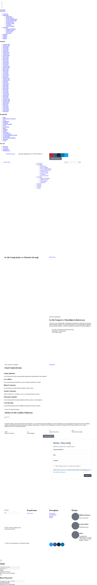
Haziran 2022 (6, 67)
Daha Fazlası (52, 257)
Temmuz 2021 (6, 80)
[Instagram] (59, 155)
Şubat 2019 (5, 106)
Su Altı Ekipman (7, 133)
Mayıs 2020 (6, 88)
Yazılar (4, 140)
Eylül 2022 (5, 65)
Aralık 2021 (6, 74)
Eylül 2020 (5, 86)
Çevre (4, 120)
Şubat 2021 (5, 82)
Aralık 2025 (6, 49)
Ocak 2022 (5, 73)
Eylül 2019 (5, 97)
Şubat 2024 (5, 58)
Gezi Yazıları (6, 127)
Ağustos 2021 (6, 78)
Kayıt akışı (5, 147)
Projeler (5, 131)
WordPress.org (6, 150)
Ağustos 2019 (6, 99)
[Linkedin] (62, 155)
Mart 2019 (5, 104)
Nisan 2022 (6, 70)
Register (13, 573)
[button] (6, 417)
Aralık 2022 (6, 62)
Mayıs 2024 (6, 56)
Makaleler (5, 129)
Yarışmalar (5, 139)
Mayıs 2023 (6, 59)
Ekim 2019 (5, 96)
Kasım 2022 (6, 63)
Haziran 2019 (6, 101)
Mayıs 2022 (6, 69)
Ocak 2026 (5, 48)
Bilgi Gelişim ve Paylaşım (9, 118)
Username (2, 567)
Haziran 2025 (6, 52)
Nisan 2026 (6, 47)
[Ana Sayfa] (7, 162)
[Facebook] (55, 155)
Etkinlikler (5, 122)
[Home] (7, 510)
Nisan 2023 (6, 60)
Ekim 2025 (5, 51)
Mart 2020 (5, 89)
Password (2, 568)
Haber (4, 128)
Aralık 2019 (6, 93)
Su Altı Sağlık (6, 136)
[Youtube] (51, 155)
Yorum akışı (6, 149)
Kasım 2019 (6, 95)
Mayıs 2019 (6, 103)
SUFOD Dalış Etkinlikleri (9, 137)
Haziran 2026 (6, 45)
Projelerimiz (52, 364)
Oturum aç (5, 146)
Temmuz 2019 (6, 100)
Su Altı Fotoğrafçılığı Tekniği (10, 135)
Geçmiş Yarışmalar (7, 124)
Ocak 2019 (5, 107)
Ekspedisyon (6, 121)
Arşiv (4, 117)
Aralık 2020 (6, 84)
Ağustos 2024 (6, 55)
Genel (4, 125)
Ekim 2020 (5, 85)
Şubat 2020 (5, 91)
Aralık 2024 (6, 54)
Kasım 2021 (6, 75)
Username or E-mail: (5, 581)
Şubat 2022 (5, 71)
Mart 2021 (5, 81)
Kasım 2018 (6, 110)
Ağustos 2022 (6, 66)
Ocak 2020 (5, 92)
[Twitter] (66, 155)
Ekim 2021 (5, 77)
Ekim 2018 (5, 111)
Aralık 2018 (6, 108)
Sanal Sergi (5, 132)
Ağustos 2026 (6, 44)
